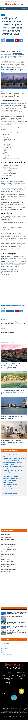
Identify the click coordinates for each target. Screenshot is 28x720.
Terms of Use (8, 683)
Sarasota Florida (7, 491)
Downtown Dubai (5, 69)
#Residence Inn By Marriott (19, 305)
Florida (3, 557)
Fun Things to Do (21, 672)
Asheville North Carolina (10, 484)
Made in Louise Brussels (9, 480)
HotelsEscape (14, 4)
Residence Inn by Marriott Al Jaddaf (10, 103)
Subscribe (24, 8)
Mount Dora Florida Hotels (8, 544)
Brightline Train (4, 645)
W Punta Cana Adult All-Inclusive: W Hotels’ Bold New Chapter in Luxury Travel (12, 392)
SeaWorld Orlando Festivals (7, 646)
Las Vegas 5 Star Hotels (7, 542)
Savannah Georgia (8, 482)
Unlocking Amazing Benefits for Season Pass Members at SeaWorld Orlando (16, 632)
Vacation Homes (5, 643)
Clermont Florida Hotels (7, 539)
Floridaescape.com (21, 675)
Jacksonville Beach (8, 486)
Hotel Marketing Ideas (9, 676)
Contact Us (8, 672)
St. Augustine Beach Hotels (8, 549)
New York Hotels (5, 566)
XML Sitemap (21, 676)
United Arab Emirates (7, 58)
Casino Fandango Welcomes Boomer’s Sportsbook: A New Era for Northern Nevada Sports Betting (13, 366)
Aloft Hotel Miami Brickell (10, 493)
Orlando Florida (5, 559)
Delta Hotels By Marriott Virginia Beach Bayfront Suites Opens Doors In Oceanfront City (13, 323)
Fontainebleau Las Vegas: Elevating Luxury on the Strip (16, 627)
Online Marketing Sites (8, 675)
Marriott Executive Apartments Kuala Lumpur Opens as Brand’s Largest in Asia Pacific (13, 442)
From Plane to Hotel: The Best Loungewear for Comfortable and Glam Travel (16, 622)
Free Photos (4, 650)
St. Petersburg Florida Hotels (9, 547)
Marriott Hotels (5, 552)
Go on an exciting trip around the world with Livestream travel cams (13, 331)
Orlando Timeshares (6, 654)
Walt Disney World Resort (8, 554)
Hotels (3, 15)
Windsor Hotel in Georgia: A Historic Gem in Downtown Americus (17, 613)
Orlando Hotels (5, 534)
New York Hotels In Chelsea (8, 564)
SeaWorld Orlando (6, 571)
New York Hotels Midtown (8, 562)
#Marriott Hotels (9, 305)
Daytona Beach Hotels (7, 537)
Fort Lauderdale (7, 474)
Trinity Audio (14, 47)
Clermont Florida (7, 489)
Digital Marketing (8, 674)
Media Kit (21, 678)
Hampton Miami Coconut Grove (12, 478)
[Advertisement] (14, 291)
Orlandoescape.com (21, 674)
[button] (4, 8)
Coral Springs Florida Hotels (8, 569)
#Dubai (3, 305)
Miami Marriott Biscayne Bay (11, 476)
